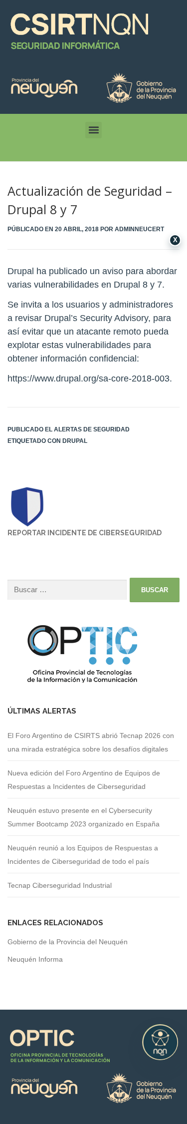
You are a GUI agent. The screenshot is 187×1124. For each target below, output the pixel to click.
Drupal (74, 440)
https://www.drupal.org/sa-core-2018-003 (88, 378)
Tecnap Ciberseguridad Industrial (59, 885)
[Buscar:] (67, 590)
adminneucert (139, 229)
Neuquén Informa (35, 959)
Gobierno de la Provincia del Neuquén (67, 942)
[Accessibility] (160, 1042)
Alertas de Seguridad (92, 429)
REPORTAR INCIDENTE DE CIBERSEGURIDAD (84, 533)
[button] (93, 130)
